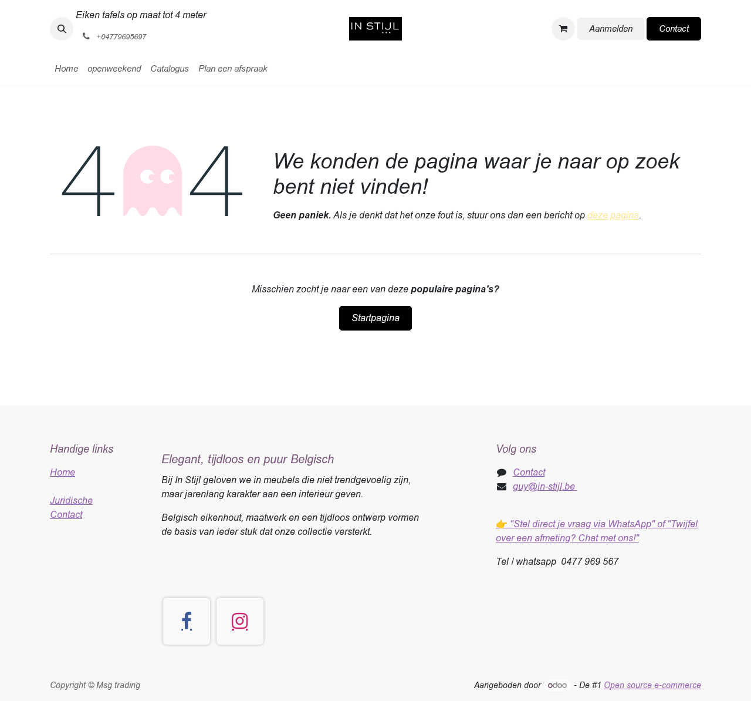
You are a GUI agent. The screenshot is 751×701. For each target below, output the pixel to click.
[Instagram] (239, 621)
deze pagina (613, 215)
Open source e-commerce (652, 685)
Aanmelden (610, 28)
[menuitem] (66, 69)
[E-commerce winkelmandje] (563, 29)
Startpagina (375, 317)
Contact (674, 28)
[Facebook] (186, 621)
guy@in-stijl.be (545, 486)
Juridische (71, 500)
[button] (61, 29)
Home (62, 472)
